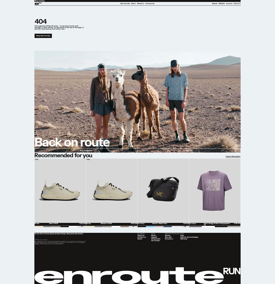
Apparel (154, 237)
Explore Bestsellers (233, 156)
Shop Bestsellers (86, 150)
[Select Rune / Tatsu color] (159, 226)
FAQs (182, 235)
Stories (167, 235)
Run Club (168, 237)
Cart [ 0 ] (237, 3)
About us (141, 235)
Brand (140, 239)
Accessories (149, 4)
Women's (140, 4)
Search (214, 3)
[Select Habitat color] (234, 226)
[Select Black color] (221, 226)
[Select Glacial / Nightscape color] (150, 226)
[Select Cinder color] (56, 226)
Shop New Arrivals (43, 36)
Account (229, 4)
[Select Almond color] (39, 226)
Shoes (153, 235)
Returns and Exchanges (189, 237)
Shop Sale (189, 150)
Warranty (183, 239)
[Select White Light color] (208, 226)
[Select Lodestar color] (167, 226)
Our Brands (155, 240)
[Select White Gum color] (73, 226)
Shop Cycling (40, 1)
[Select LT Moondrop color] (195, 226)
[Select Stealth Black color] (64, 226)
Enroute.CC (169, 239)
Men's (133, 4)
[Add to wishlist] (84, 160)
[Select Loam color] (124, 226)
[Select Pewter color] (47, 226)
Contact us (142, 237)
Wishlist (222, 3)
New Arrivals (125, 4)
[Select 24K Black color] (142, 226)
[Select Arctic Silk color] (176, 226)
